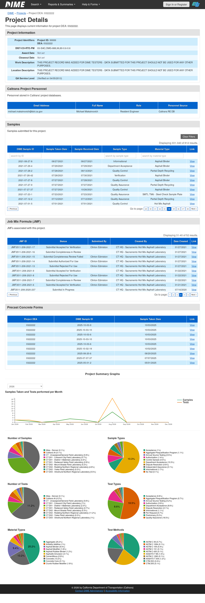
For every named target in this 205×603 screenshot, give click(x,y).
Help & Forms (90, 4)
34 (169, 209)
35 (174, 209)
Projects (21, 13)
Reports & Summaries (61, 4)
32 (160, 209)
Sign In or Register (176, 4)
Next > (194, 209)
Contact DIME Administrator (89, 590)
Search (35, 4)
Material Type (162, 149)
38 (188, 209)
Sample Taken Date (56, 149)
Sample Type (120, 149)
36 (178, 209)
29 (146, 209)
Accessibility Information (117, 590)
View (192, 161)
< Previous (12, 209)
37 (183, 209)
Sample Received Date (87, 149)
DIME (11, 13)
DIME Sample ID (25, 149)
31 (155, 209)
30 (151, 209)
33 (164, 209)
